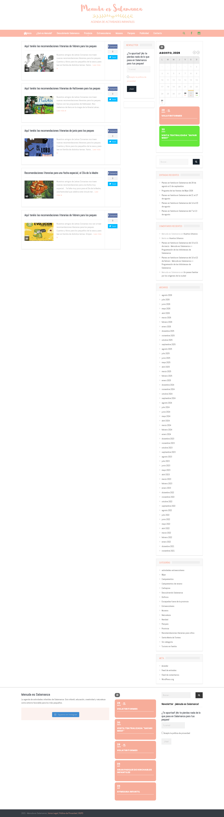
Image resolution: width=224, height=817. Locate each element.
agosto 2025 (167, 349)
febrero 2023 (167, 483)
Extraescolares (104, 33)
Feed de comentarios (170, 675)
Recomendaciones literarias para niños (178, 633)
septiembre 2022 (168, 506)
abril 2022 (166, 528)
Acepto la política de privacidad (177, 733)
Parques (131, 33)
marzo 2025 (166, 371)
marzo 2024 (166, 425)
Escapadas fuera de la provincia (175, 601)
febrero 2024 (167, 429)
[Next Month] (198, 52)
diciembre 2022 (168, 492)
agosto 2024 (167, 403)
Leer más (61, 110)
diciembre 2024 (168, 385)
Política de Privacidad (68, 813)
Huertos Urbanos (191, 234)
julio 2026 (166, 299)
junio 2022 (166, 519)
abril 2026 (166, 313)
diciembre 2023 (168, 438)
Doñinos (165, 597)
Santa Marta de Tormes (171, 637)
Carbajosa (166, 588)
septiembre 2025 (169, 344)
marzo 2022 (166, 532)
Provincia (88, 33)
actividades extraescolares (173, 570)
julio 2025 (166, 353)
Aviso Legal (53, 813)
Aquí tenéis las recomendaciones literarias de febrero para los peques (61, 46)
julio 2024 (166, 407)
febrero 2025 (167, 376)
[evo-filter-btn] (161, 47)
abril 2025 (166, 367)
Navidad (165, 619)
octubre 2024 (167, 394)
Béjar (164, 574)
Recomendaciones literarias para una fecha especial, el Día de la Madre (61, 173)
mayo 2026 (166, 308)
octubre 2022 (167, 501)
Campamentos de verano (172, 583)
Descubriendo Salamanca (68, 33)
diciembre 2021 (168, 546)
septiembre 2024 (169, 398)
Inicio (29, 33)
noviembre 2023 (168, 443)
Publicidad (144, 33)
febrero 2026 (167, 322)
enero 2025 (166, 380)
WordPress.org (168, 679)
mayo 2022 (166, 524)
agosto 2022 (167, 510)
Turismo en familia (169, 646)
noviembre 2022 (168, 497)
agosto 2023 (167, 456)
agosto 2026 (167, 295)
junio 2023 (166, 465)
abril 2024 (166, 420)
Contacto (157, 33)
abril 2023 (166, 474)
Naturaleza (166, 615)
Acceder (165, 666)
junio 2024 (166, 412)
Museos (119, 33)
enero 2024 (166, 434)
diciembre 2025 (168, 331)
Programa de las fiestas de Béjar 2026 (177, 190)
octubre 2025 (167, 340)
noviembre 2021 (168, 550)
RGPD (80, 813)
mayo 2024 (166, 416)
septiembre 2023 (169, 452)
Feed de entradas (169, 670)
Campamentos (168, 579)
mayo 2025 (166, 362)
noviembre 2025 (168, 335)
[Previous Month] (194, 52)
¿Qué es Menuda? (44, 33)
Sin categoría (167, 642)
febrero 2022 (167, 537)
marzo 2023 (166, 479)
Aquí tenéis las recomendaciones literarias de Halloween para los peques (62, 88)
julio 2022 (165, 515)
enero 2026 (166, 326)
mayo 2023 (166, 470)
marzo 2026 (166, 317)
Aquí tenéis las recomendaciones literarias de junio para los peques (59, 131)
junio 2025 (166, 358)
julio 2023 (166, 461)
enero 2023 (166, 488)
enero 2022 (166, 541)
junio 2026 (166, 304)
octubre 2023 (167, 447)
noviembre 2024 (168, 389)
